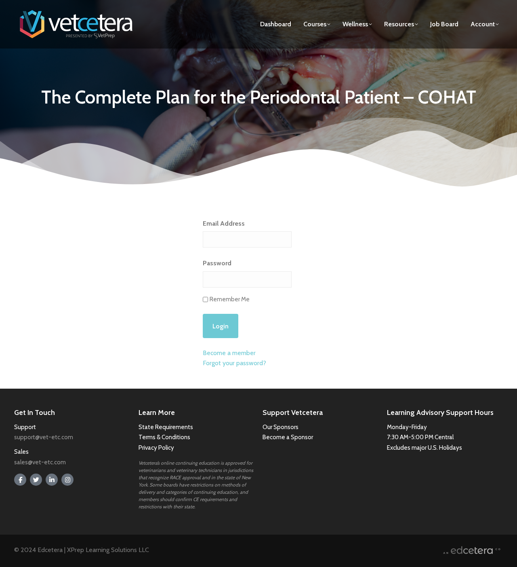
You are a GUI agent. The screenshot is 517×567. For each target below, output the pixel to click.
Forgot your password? (234, 363)
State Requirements (166, 427)
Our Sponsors (280, 427)
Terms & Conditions (165, 437)
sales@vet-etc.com (40, 462)
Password (217, 263)
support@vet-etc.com (43, 437)
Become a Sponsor (288, 437)
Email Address (224, 223)
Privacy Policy (156, 447)
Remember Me (230, 299)
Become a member (229, 353)
